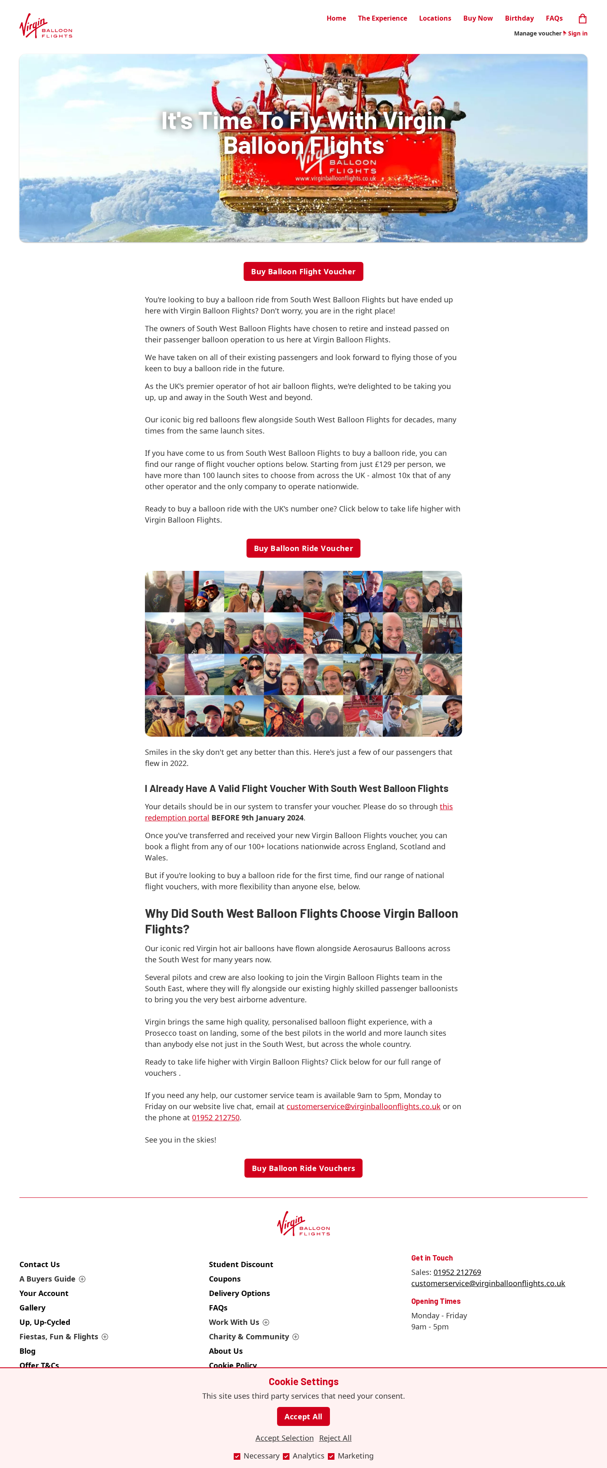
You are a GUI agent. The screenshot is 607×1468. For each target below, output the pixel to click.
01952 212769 (457, 1272)
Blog (27, 1351)
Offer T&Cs (39, 1365)
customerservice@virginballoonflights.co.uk (488, 1283)
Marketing (356, 1456)
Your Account (44, 1293)
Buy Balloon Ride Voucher (303, 548)
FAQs (554, 18)
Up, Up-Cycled (44, 1322)
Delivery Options (239, 1293)
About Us (226, 1351)
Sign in (578, 33)
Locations (435, 18)
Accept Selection (285, 1438)
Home (336, 18)
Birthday (519, 18)
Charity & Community (249, 1336)
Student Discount (241, 1264)
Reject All (335, 1438)
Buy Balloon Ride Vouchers (303, 1168)
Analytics (309, 1456)
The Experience (382, 18)
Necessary (262, 1456)
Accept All (303, 1416)
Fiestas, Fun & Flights (58, 1336)
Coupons (225, 1279)
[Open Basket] (583, 17)
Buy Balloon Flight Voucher (303, 271)
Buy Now (478, 18)
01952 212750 (215, 1117)
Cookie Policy (233, 1365)
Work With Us (234, 1322)
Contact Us (39, 1264)
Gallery (32, 1307)
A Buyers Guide (47, 1279)
